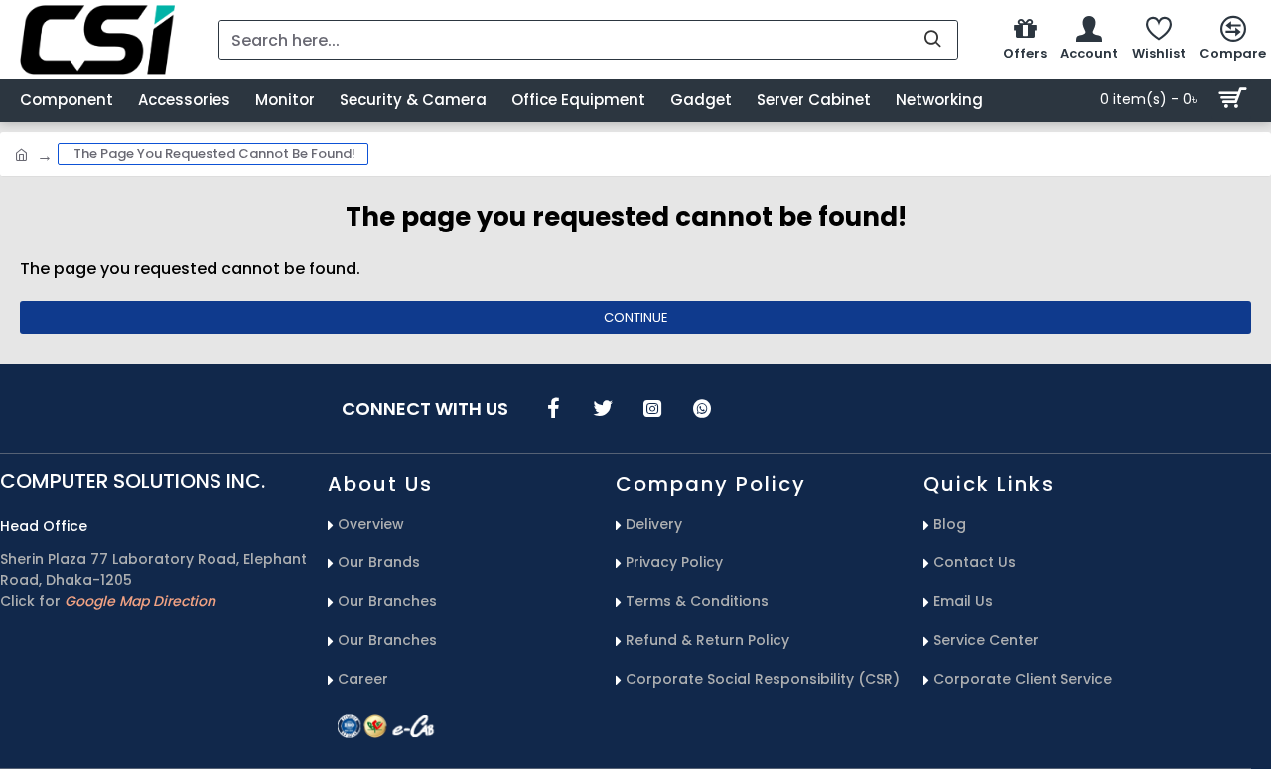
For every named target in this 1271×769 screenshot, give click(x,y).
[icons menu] (553, 408)
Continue (636, 317)
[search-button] (932, 40)
